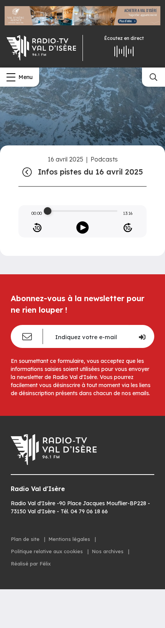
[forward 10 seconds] (127, 227)
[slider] (47, 211)
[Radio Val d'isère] (41, 48)
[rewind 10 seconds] (37, 227)
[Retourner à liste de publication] (27, 172)
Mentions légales (70, 539)
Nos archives (108, 551)
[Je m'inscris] (141, 336)
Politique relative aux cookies (47, 551)
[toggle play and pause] (82, 227)
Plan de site (26, 539)
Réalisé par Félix (31, 563)
